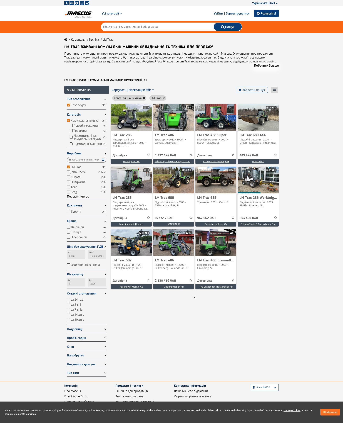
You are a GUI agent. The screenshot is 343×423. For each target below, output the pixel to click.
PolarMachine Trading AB (216, 161)
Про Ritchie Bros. (76, 396)
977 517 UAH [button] (164, 218)
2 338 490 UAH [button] (165, 280)
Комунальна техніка (85, 40)
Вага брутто (75, 355)
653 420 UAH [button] (249, 218)
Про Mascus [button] (72, 391)
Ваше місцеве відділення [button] (191, 391)
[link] (131, 117)
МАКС (91, 252)
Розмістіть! (268, 13)
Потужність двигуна (81, 364)
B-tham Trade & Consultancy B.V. (258, 224)
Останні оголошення (81, 293)
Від (69, 280)
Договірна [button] (120, 155)
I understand (330, 412)
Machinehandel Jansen (131, 224)
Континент (74, 205)
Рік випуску (75, 274)
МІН (69, 252)
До (90, 280)
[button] (86, 90)
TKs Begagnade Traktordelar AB (216, 286)
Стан (70, 346)
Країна (71, 221)
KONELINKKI (173, 224)
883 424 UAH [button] (249, 155)
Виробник (74, 153)
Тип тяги (73, 373)
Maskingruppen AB (173, 286)
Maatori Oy (258, 161)
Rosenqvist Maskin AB (131, 286)
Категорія (74, 114)
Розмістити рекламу (129, 396)
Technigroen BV (131, 161)
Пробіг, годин (76, 337)
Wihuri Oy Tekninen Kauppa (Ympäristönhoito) (179, 161)
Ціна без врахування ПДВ (85, 246)
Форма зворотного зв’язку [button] (192, 396)
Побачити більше (266, 65)
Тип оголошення (78, 99)
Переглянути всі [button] (78, 196)
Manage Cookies (292, 410)
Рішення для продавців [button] (131, 391)
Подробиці (74, 329)
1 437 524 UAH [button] (165, 155)
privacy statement (14, 414)
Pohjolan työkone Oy (216, 224)
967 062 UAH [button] (206, 218)
